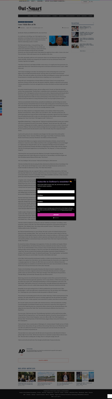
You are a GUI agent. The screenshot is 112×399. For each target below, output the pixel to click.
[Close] (75, 180)
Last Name (40, 201)
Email (38, 188)
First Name (40, 195)
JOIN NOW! (56, 214)
